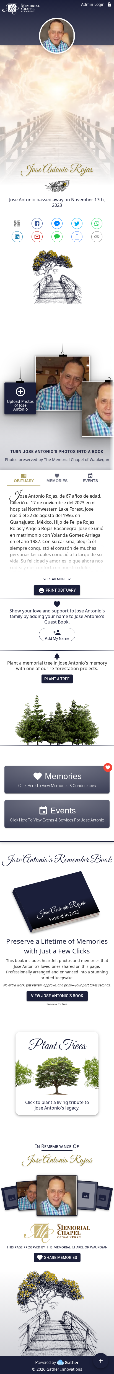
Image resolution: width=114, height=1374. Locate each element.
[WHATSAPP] (96, 223)
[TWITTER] (76, 223)
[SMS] (57, 236)
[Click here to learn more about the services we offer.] (57, 1233)
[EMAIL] (37, 236)
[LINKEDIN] (17, 236)
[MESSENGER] (57, 223)
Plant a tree (56, 679)
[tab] (23, 478)
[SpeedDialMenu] (100, 1360)
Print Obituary (60, 590)
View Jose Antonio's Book (57, 996)
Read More (57, 579)
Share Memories (60, 1257)
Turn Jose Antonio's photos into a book (57, 451)
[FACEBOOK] (37, 223)
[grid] (57, 397)
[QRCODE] (17, 223)
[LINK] (96, 236)
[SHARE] (76, 236)
